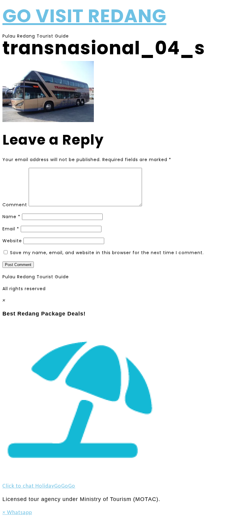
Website (12, 241)
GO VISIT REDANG (84, 16)
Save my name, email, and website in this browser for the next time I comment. (107, 253)
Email (10, 229)
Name (11, 217)
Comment (14, 205)
